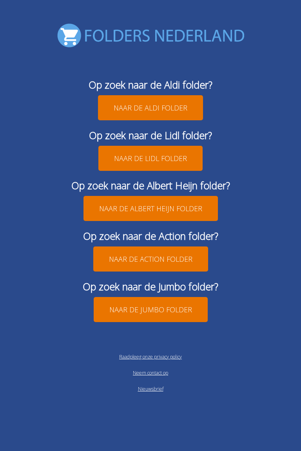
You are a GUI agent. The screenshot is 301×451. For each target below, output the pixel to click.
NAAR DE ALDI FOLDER (150, 107)
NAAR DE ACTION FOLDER (150, 259)
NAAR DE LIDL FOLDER (150, 158)
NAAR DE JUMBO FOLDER (150, 309)
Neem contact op (150, 372)
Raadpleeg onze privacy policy (150, 356)
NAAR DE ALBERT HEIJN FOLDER (150, 208)
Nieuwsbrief (150, 389)
